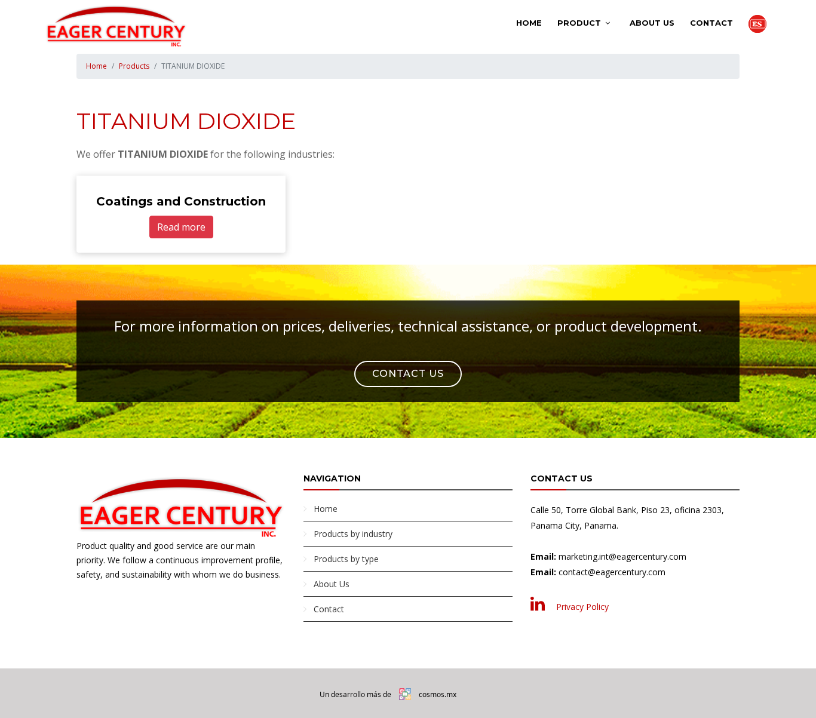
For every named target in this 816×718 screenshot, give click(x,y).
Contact (711, 22)
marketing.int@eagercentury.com (622, 556)
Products (134, 66)
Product (579, 22)
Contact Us (408, 373)
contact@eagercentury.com (612, 572)
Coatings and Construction (181, 201)
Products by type (346, 558)
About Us (652, 22)
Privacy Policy (582, 606)
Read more (181, 227)
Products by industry (353, 533)
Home (529, 22)
